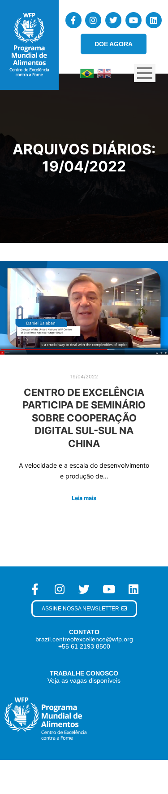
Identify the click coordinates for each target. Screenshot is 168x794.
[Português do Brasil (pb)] (87, 72)
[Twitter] (113, 20)
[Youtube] (133, 20)
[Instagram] (93, 20)
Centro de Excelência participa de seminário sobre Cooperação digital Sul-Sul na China (84, 417)
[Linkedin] (154, 20)
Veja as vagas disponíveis (84, 680)
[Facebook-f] (73, 20)
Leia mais (84, 498)
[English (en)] (104, 72)
